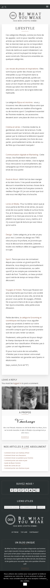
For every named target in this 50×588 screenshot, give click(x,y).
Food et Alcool (12, 179)
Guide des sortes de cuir (12, 466)
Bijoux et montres (25, 102)
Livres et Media (12, 204)
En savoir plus (25, 437)
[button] (47, 7)
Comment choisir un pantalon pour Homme (18, 458)
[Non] (47, 579)
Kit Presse (15, 532)
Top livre (24, 532)
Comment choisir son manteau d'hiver (16, 453)
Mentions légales (11, 507)
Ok (25, 584)
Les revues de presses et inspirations (22, 68)
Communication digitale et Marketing (22, 154)
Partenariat (34, 532)
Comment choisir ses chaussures (15, 455)
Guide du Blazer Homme (12, 463)
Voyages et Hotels (14, 290)
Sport (8, 259)
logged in (17, 383)
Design (9, 234)
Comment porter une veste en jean (15, 460)
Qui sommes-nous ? (28, 507)
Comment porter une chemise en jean (16, 468)
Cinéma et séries (13, 127)
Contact (41, 507)
